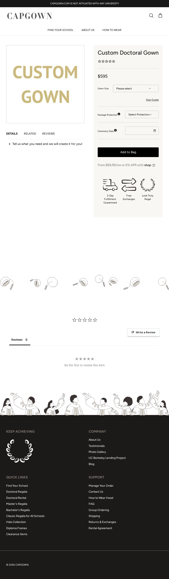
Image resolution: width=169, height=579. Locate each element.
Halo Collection (16, 522)
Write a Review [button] (145, 332)
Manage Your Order (101, 485)
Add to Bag (128, 152)
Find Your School (60, 30)
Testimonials (97, 446)
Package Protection (107, 115)
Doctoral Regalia (16, 491)
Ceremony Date (106, 131)
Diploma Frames (16, 528)
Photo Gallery (97, 452)
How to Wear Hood (101, 498)
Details (12, 133)
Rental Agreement (100, 528)
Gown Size (103, 88)
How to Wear (111, 30)
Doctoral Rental (16, 498)
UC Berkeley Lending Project (107, 458)
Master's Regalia (16, 504)
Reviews (48, 133)
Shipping (94, 516)
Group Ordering (99, 510)
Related (30, 133)
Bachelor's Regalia (18, 510)
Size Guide (152, 99)
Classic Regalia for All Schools (25, 516)
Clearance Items (16, 534)
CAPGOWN (21, 564)
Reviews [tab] (16, 340)
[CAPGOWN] (29, 15)
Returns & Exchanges (102, 522)
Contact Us (96, 491)
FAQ (91, 504)
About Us (87, 30)
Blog (91, 464)
